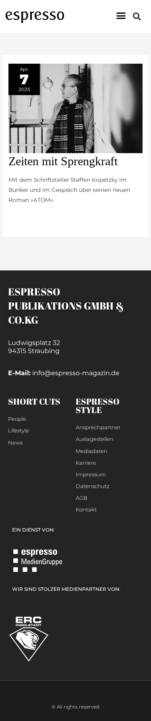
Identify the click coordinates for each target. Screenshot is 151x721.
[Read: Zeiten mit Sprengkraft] (75, 107)
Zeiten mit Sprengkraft (63, 161)
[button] (121, 15)
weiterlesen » (26, 218)
